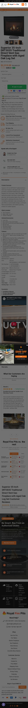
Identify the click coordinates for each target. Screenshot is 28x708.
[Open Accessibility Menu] (3, 704)
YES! (21, 356)
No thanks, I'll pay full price (21, 358)
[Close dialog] (27, 345)
